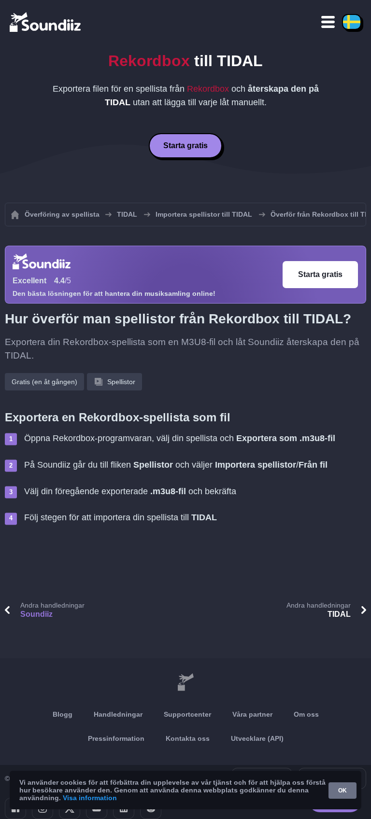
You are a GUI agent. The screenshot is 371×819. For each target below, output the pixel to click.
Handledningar (118, 714)
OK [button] (342, 790)
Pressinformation (116, 738)
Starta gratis (185, 145)
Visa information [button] (90, 798)
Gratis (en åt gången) (44, 382)
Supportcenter (187, 714)
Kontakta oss (188, 738)
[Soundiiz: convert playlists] (185, 682)
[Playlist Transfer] (46, 21)
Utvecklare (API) (257, 738)
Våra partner (252, 714)
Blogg (62, 714)
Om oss (306, 714)
